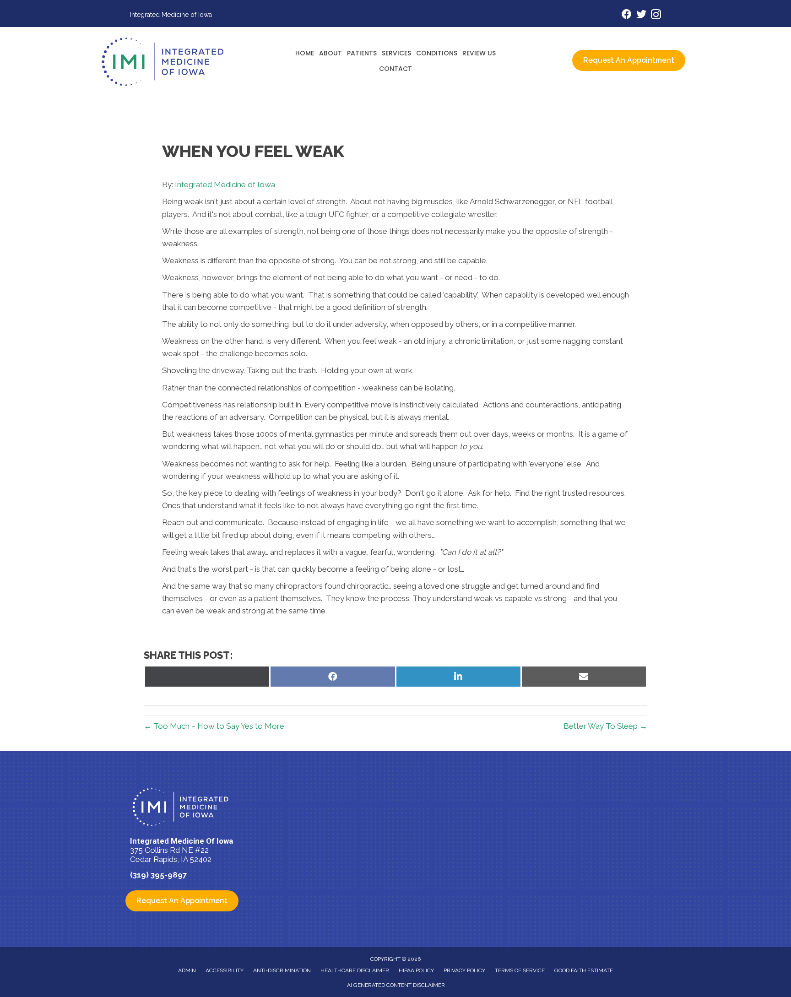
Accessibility (225, 970)
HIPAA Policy (416, 970)
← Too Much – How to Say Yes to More (214, 726)
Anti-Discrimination (282, 970)
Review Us (479, 53)
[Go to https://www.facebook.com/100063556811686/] (627, 15)
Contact (395, 68)
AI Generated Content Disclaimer (396, 985)
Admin (187, 970)
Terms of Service (520, 970)
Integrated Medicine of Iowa (225, 184)
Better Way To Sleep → (605, 726)
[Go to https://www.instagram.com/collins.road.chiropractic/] (656, 15)
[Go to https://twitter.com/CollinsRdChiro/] (641, 15)
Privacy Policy (464, 970)
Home (304, 53)
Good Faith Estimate (583, 970)
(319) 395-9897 (158, 874)
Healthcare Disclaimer (354, 970)
